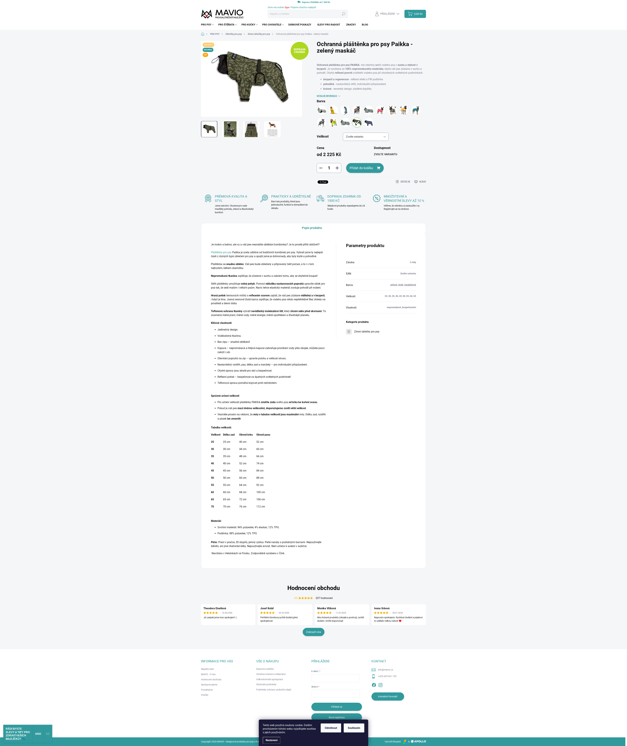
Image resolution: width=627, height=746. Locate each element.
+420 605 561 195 (387, 676)
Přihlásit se (336, 706)
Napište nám (207, 669)
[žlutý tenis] (333, 122)
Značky (204, 695)
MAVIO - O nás (208, 674)
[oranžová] (404, 110)
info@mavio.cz (385, 669)
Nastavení (271, 740)
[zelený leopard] (369, 110)
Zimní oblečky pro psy (366, 331)
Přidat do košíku (361, 168)
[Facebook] (373, 684)
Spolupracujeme (209, 684)
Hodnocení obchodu (313, 588)
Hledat (343, 14)
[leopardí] (357, 110)
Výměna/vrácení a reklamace (271, 674)
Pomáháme (207, 689)
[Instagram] (380, 684)
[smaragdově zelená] (416, 110)
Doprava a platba (265, 669)
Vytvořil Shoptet (393, 741)
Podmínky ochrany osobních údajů (273, 689)
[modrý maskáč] (369, 122)
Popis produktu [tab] (312, 228)
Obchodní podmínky (266, 684)
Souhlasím (354, 727)
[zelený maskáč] (357, 122)
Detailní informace (327, 96)
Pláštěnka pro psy (221, 252)
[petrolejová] (345, 110)
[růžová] (380, 110)
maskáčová (410, 284)
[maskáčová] (392, 110)
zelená (393, 284)
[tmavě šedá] (322, 122)
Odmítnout (331, 727)
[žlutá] (333, 110)
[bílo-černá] (322, 110)
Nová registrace (337, 717)
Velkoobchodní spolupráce (269, 679)
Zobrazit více (313, 632)
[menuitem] (208, 25)
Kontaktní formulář (387, 696)
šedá (400, 284)
